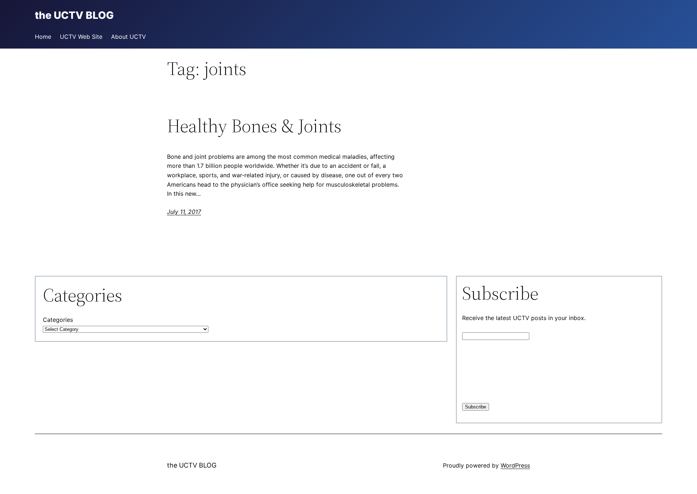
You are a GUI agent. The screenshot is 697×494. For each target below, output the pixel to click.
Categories (58, 319)
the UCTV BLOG (191, 465)
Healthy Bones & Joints (254, 126)
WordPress (515, 465)
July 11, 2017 (184, 211)
